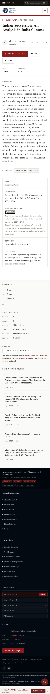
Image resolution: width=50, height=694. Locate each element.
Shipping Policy (8, 663)
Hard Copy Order (9, 571)
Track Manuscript (10, 552)
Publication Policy (10, 519)
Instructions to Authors (12, 557)
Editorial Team (9, 505)
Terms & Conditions (36, 659)
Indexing (7, 529)
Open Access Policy (11, 576)
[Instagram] (4, 668)
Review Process (9, 514)
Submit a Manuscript (11, 547)
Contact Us (18, 663)
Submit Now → (38, 691)
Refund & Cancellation (20, 659)
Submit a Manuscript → (13, 651)
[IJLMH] (9, 10)
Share (10, 61)
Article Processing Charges (13, 562)
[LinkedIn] (9, 668)
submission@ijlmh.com (19, 635)
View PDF (16, 54)
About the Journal (10, 500)
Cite (35, 54)
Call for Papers (9, 509)
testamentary (21, 170)
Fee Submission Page (11, 566)
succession (33, 170)
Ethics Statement (10, 524)
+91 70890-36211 (16, 639)
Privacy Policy (6, 659)
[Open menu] (45, 10)
